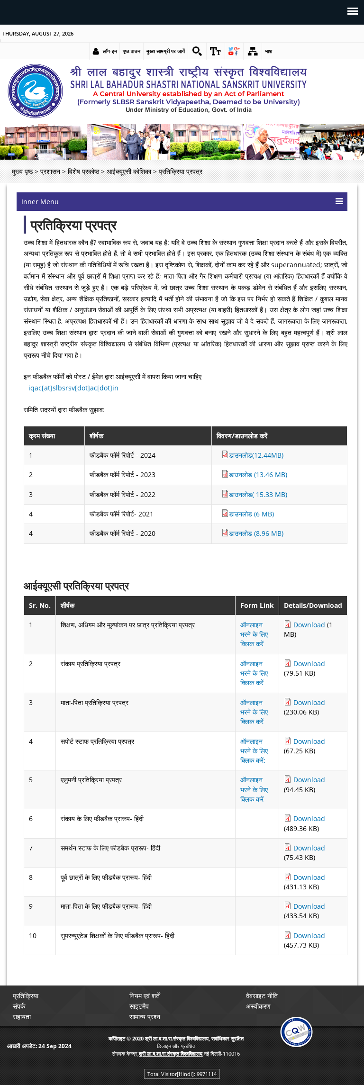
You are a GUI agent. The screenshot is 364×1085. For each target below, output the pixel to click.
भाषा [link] (268, 50)
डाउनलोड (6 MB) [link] (251, 513)
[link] (197, 51)
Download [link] (309, 624)
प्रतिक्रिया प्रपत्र (74, 225)
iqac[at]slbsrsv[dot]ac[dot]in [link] (73, 387)
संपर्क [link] (19, 1006)
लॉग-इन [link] (110, 50)
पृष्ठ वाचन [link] (131, 50)
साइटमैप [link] (139, 1006)
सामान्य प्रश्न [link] (144, 1016)
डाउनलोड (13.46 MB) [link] (258, 474)
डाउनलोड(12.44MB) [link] (256, 455)
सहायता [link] (22, 1016)
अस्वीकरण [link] (258, 1006)
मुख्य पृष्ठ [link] (22, 171)
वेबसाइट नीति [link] (262, 995)
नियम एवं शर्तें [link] (144, 995)
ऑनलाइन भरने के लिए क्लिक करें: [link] (254, 751)
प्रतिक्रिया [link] (25, 995)
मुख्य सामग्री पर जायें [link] (165, 50)
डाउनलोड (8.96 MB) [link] (256, 533)
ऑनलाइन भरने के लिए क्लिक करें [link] (254, 634)
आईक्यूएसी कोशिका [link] (129, 171)
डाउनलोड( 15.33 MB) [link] (258, 494)
